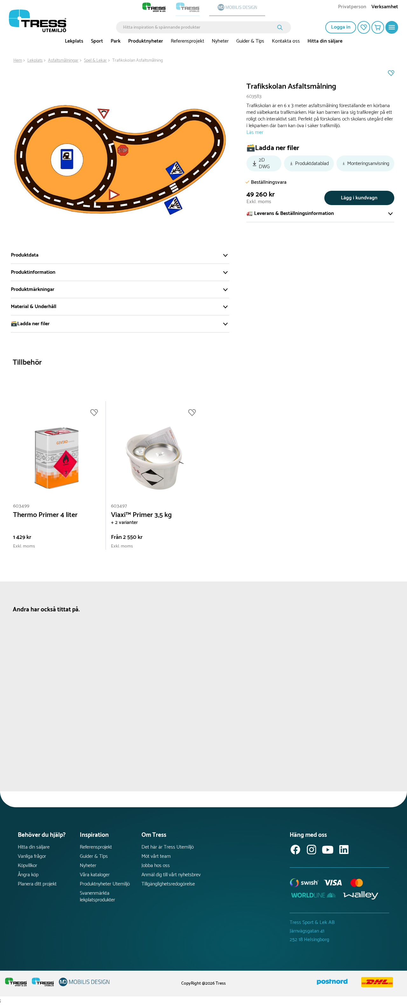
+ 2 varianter (124, 522)
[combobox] (198, 27)
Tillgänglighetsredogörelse (168, 884)
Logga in (340, 27)
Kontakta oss (286, 41)
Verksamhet (384, 7)
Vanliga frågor (32, 856)
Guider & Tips (250, 41)
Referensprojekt (187, 41)
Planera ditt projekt (37, 884)
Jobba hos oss (155, 865)
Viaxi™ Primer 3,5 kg (141, 515)
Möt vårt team (156, 856)
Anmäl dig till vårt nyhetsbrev (171, 874)
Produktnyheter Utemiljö (105, 884)
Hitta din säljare (324, 41)
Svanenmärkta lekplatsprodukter (97, 896)
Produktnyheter (145, 41)
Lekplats (74, 41)
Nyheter (220, 41)
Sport (97, 41)
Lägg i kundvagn (359, 198)
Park (116, 41)
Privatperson (352, 7)
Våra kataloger (95, 874)
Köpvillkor (27, 865)
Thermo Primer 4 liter (45, 515)
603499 (21, 506)
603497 (119, 506)
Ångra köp (28, 874)
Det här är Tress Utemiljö (167, 847)
